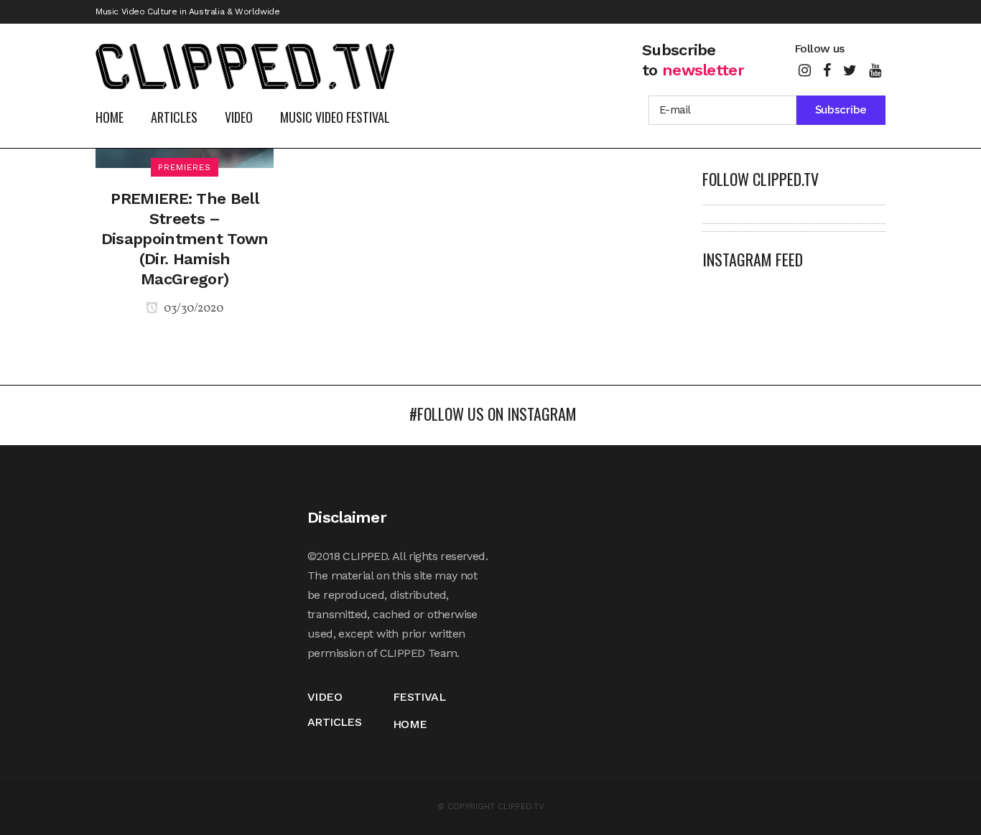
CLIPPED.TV (521, 806)
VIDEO (324, 697)
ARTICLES (334, 722)
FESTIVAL (419, 697)
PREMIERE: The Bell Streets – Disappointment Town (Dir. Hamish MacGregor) (185, 239)
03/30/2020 (192, 309)
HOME (410, 724)
